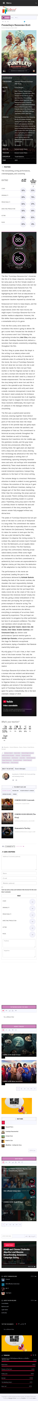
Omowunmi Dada (17, 760)
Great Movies (30, 747)
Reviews (4, 749)
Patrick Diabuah (27, 760)
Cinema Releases (14, 747)
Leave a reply (19, 846)
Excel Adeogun (6, 28)
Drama (20, 747)
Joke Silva (22, 758)
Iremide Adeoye (6, 758)
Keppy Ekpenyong (6, 760)
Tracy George (14, 762)
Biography (6, 747)
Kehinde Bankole (31, 758)
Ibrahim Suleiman (26, 755)
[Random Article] (5, 21)
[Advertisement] (19, 983)
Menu (8, 2)
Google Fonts (12, 1398)
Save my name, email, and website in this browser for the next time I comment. (19, 891)
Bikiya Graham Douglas (8, 755)
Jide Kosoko (15, 758)
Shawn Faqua (5, 762)
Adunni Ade (17, 753)
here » (34, 1398)
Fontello (23, 1398)
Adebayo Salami (8, 753)
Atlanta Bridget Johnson (27, 753)
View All (32, 1150)
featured (18, 755)
